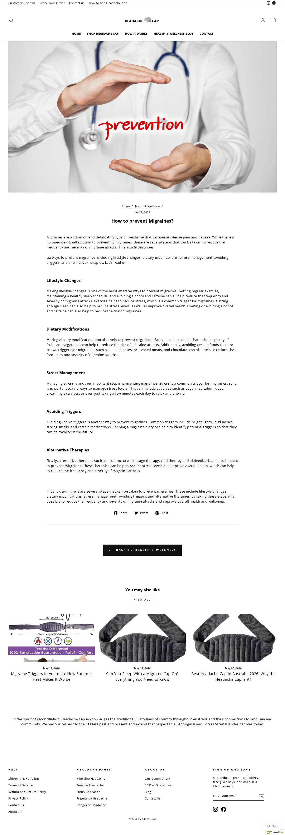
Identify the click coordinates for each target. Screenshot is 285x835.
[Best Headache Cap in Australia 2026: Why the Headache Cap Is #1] (233, 638)
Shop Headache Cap (103, 33)
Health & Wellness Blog (173, 33)
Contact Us (153, 798)
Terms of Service (20, 785)
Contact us (77, 3)
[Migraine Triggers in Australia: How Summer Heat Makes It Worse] (51, 638)
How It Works (136, 33)
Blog (148, 792)
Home (76, 33)
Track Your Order (52, 3)
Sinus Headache (88, 792)
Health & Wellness (147, 206)
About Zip (15, 812)
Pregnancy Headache (92, 798)
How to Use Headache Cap (108, 3)
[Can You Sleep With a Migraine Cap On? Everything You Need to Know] (142, 638)
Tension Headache (90, 785)
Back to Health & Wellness (145, 550)
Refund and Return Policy (27, 792)
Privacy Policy (18, 798)
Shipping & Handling (23, 779)
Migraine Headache (91, 779)
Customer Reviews (21, 3)
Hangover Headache (91, 805)
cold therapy (171, 460)
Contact (206, 33)
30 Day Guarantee (158, 785)
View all (142, 599)
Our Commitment (157, 779)
